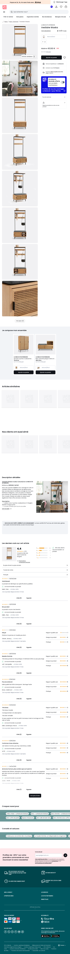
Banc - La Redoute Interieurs (39, 814)
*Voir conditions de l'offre (41, 859)
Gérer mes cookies (44, 948)
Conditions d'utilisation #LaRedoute (18, 948)
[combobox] (35, 566)
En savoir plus (51, 932)
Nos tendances (47, 17)
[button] (66, 7)
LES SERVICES (44, 892)
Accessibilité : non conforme (39, 950)
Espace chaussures (28, 818)
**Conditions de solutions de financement (20, 950)
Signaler (29, 598)
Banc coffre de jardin (12, 818)
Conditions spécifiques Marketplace (22, 945)
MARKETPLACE (44, 899)
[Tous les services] (65, 97)
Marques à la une (60, 17)
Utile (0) (19, 598)
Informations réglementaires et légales (13, 947)
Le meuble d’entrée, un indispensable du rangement (50, 836)
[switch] (56, 82)
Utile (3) (19, 760)
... (2, 22)
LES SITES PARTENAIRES (47, 896)
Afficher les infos (35, 907)
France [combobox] (62, 945)
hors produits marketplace (54, 82)
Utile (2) (19, 734)
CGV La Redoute (7, 945)
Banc (6, 22)
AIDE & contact (8, 892)
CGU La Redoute (47, 947)
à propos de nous (8, 896)
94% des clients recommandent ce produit (58, 549)
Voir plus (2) (20, 321)
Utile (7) (19, 789)
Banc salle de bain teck (43, 818)
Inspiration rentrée (33, 17)
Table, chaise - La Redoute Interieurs (17, 814)
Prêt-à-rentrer (8, 17)
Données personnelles (33, 948)
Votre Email (38, 852)
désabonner (55, 861)
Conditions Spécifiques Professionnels (32, 947)
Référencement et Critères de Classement (41, 945)
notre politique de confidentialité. (43, 863)
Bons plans (19, 17)
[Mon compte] (56, 7)
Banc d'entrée (13, 22)
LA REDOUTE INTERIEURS (48, 25)
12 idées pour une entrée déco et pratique (19, 836)
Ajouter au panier (51, 57)
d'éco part (48, 52)
